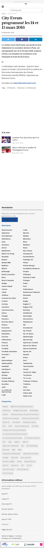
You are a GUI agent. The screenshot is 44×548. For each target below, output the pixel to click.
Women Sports (22, 469)
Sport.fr (5, 494)
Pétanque (27, 274)
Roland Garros (30, 461)
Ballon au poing (8, 254)
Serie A (5, 465)
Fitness (5, 342)
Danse (4, 313)
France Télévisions (22, 426)
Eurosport (16, 422)
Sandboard (27, 313)
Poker (25, 283)
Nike (19, 450)
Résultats (27, 295)
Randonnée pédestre (31, 292)
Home (4, 13)
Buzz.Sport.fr (7, 504)
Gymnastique (7, 360)
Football (5, 348)
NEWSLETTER (10, 219)
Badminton (6, 251)
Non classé (27, 251)
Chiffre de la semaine (11, 418)
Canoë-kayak (7, 286)
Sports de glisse (30, 345)
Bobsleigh (6, 271)
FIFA (10, 426)
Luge (4, 395)
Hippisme (5, 372)
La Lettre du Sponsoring (7, 391)
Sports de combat (30, 342)
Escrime (5, 337)
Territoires (27, 375)
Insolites (5, 384)
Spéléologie (28, 337)
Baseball (5, 257)
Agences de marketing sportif (22, 406)
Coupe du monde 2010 (30, 418)
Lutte (25, 230)
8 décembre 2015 (8, 32)
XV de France (8, 473)
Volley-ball (27, 393)
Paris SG (14, 457)
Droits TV (6, 422)
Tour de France (8, 469)
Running (26, 310)
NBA (13, 450)
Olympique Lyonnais (30, 453)
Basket (4, 259)
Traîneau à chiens (30, 381)
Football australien (9, 351)
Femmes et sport (29, 422)
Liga (9, 442)
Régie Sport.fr (7, 529)
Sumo (25, 357)
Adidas (5, 406)
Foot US (5, 345)
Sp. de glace (28, 334)
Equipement (7, 331)
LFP (4, 442)
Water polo (27, 396)
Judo (4, 387)
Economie (6, 328)
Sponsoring (27, 340)
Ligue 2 (25, 442)
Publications (28, 289)
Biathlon (5, 265)
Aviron (4, 248)
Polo (25, 286)
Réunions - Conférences (27, 88)
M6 (23, 446)
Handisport (6, 369)
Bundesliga (34, 410)
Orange (5, 457)
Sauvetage (27, 316)
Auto (3, 242)
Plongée (26, 280)
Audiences (6, 410)
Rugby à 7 (27, 304)
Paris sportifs (26, 457)
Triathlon (26, 384)
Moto (25, 242)
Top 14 (29, 465)
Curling (5, 304)
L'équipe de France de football (14, 430)
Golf (3, 357)
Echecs (4, 325)
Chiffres (5, 295)
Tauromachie (28, 366)
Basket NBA (6, 262)
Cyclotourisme (8, 310)
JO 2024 (35, 426)
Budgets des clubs (20, 410)
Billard (4, 268)
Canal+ (5, 414)
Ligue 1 (17, 442)
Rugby (25, 301)
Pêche (25, 262)
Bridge (4, 283)
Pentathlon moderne (31, 268)
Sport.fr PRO (6, 519)
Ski (24, 325)
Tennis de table (29, 372)
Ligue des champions (10, 446)
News (25, 248)
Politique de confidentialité (11, 538)
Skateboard (27, 322)
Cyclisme (5, 307)
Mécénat (6, 450)
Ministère (27, 239)
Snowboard (27, 328)
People (26, 271)
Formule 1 (6, 354)
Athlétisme (6, 239)
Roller (25, 298)
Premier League (8, 461)
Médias (26, 236)
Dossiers (5, 319)
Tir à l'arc (27, 378)
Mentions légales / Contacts (12, 536)
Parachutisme (28, 257)
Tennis (26, 369)
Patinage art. (28, 259)
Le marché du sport (32, 438)
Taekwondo (27, 363)
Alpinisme (6, 233)
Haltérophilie (7, 363)
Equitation (6, 334)
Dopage (5, 316)
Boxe (4, 277)
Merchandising (32, 446)
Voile (25, 387)
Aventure (5, 245)
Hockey (5, 375)
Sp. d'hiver (27, 331)
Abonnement (12, 13)
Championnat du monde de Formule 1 (25, 414)
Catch (4, 292)
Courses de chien (9, 298)
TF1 (22, 465)
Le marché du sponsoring (12, 438)
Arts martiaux (7, 236)
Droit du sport (7, 322)
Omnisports (28, 254)
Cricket (4, 301)
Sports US (27, 351)
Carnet (4, 289)
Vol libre (26, 390)
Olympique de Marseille (11, 453)
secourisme (28, 319)
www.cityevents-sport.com (24, 83)
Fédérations (6, 340)
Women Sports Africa (10, 514)
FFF (4, 426)
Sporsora (14, 465)
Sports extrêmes (30, 348)
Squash (26, 354)
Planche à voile (29, 277)
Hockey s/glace (8, 381)
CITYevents (11, 88)
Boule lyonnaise (8, 274)
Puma (19, 461)
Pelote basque (29, 265)
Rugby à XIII (27, 307)
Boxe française (8, 280)
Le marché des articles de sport (15, 434)
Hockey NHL (6, 378)
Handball (5, 366)
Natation (26, 245)
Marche (26, 233)
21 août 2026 (18, 143)
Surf (25, 360)
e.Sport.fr (5, 499)
